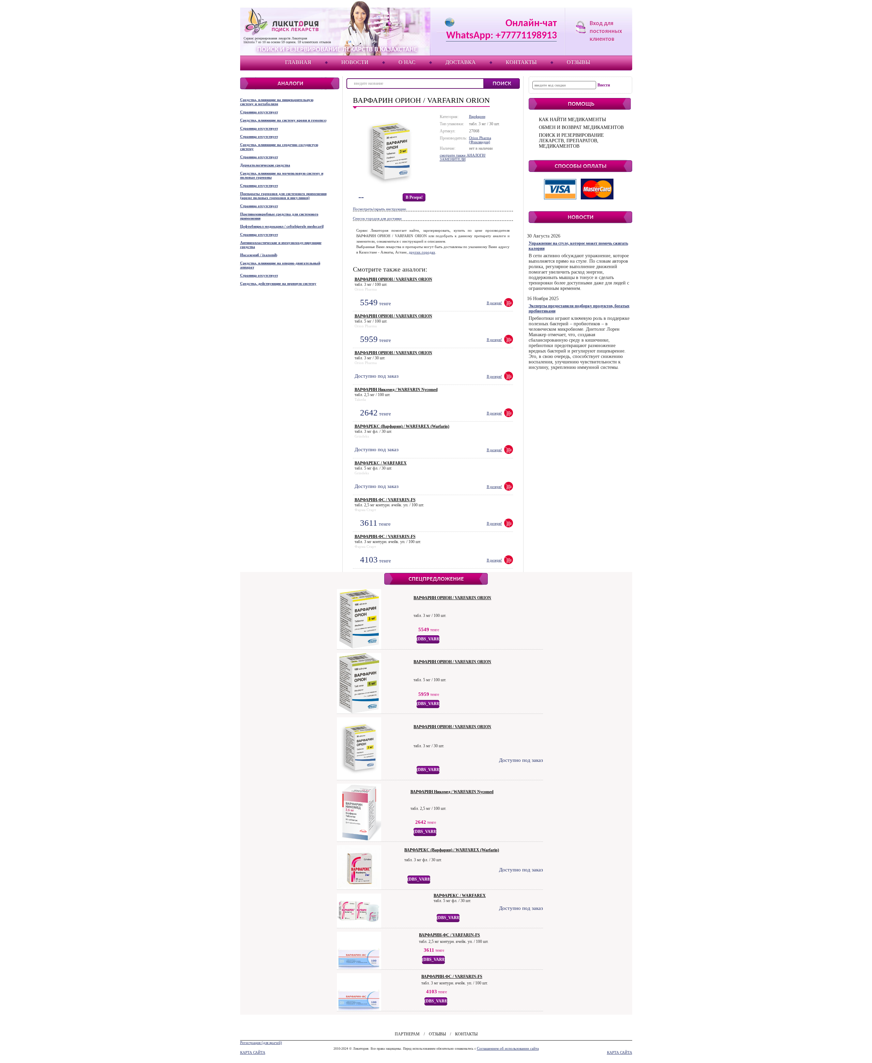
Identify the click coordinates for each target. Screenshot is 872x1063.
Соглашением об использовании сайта (508, 1048)
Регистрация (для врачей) (261, 1043)
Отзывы (578, 62)
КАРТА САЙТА (252, 1052)
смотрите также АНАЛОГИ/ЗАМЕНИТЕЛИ (463, 157)
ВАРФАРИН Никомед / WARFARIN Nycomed (396, 389)
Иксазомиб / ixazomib (258, 255)
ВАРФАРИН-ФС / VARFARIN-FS (385, 499)
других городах (422, 252)
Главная (298, 62)
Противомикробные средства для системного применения (279, 216)
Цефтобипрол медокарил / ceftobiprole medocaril (282, 226)
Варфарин (477, 116)
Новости (355, 62)
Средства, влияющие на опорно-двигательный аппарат (280, 265)
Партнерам (407, 1034)
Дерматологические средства (265, 165)
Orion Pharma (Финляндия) (480, 140)
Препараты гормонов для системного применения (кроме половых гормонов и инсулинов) (283, 196)
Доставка (461, 62)
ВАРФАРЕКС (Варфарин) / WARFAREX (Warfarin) (402, 426)
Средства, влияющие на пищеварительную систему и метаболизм (276, 102)
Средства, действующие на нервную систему (278, 283)
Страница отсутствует (259, 112)
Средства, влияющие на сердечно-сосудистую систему (279, 147)
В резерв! (414, 197)
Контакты (521, 62)
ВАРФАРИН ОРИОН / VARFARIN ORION (393, 279)
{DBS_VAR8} (428, 639)
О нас (407, 62)
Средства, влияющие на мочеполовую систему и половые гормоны (281, 175)
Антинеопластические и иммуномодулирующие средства (281, 245)
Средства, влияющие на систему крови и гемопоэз (283, 120)
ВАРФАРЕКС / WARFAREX (381, 463)
